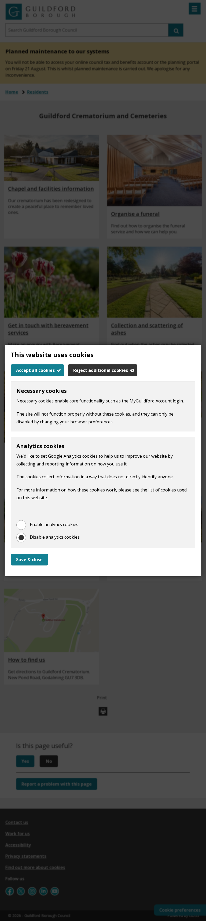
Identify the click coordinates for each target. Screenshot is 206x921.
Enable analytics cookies (54, 524)
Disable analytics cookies (55, 537)
